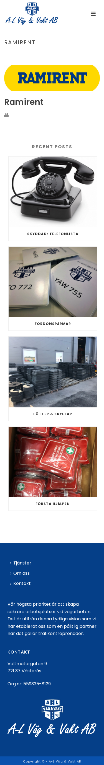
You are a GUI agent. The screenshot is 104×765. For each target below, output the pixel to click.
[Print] (9, 115)
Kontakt (22, 583)
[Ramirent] (52, 78)
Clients (48, 54)
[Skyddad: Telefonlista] (53, 192)
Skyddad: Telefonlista (52, 233)
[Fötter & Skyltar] (53, 372)
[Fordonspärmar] (53, 282)
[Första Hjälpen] (53, 462)
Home (33, 54)
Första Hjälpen (52, 503)
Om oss (21, 573)
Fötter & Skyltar (52, 414)
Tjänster (22, 563)
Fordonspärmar (53, 323)
